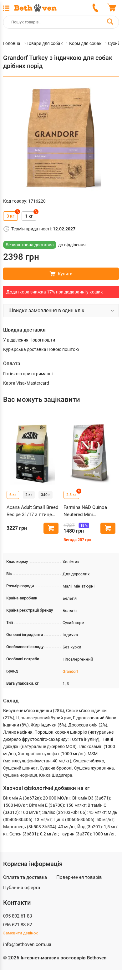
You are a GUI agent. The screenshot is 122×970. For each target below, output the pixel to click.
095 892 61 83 (17, 916)
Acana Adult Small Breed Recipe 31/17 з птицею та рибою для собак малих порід (32, 511)
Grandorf (70, 671)
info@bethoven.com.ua (27, 944)
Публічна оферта (21, 887)
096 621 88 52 (17, 925)
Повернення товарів (79, 877)
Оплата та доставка (25, 877)
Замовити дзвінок (20, 933)
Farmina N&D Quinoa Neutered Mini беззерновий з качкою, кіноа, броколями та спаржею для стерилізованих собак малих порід (89, 511)
